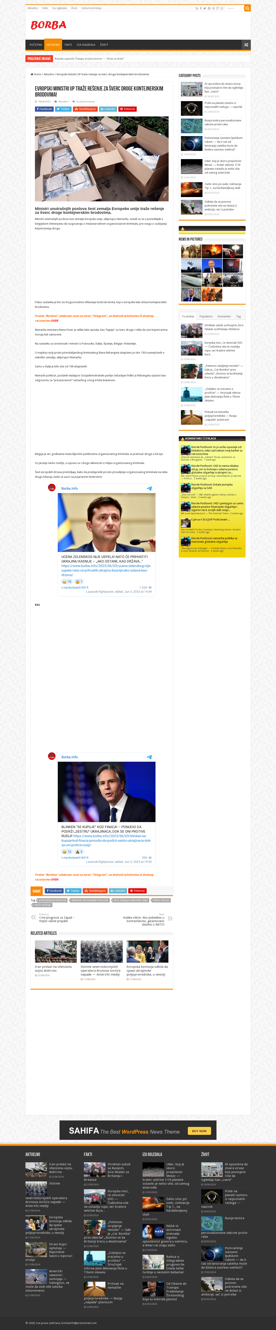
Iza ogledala (59, 8)
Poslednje (188, 316)
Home (37, 74)
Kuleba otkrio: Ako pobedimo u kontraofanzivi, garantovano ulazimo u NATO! (143, 919)
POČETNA (36, 44)
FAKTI (68, 44)
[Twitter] (205, 8)
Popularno (206, 316)
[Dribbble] (213, 8)
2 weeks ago (200, 478)
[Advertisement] (169, 25)
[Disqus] (102, 1055)
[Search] (247, 8)
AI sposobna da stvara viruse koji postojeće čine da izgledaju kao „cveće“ (224, 87)
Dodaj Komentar (86, 101)
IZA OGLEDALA (86, 44)
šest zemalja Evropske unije (131, 900)
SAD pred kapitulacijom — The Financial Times (204, 513)
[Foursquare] (217, 8)
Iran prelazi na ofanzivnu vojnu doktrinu (53, 969)
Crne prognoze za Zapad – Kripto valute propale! (57, 918)
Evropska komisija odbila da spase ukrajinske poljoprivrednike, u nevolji (147, 970)
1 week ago (210, 459)
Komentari (224, 316)
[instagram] (221, 8)
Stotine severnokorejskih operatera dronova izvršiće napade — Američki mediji (101, 970)
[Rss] (197, 8)
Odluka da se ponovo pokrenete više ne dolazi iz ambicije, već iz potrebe (221, 205)
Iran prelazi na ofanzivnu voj (71, 58)
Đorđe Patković (202, 447)
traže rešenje (42, 905)
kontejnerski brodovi (52, 900)
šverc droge (161, 900)
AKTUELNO (53, 44)
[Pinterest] (209, 8)
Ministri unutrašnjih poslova (90, 900)
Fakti (45, 8)
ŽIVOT (104, 44)
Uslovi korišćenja (91, 8)
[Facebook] (200, 8)
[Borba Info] (49, 25)
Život (74, 8)
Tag (238, 316)
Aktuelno (33, 8)
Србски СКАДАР (202, 519)
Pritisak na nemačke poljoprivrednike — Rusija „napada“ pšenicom (221, 415)
